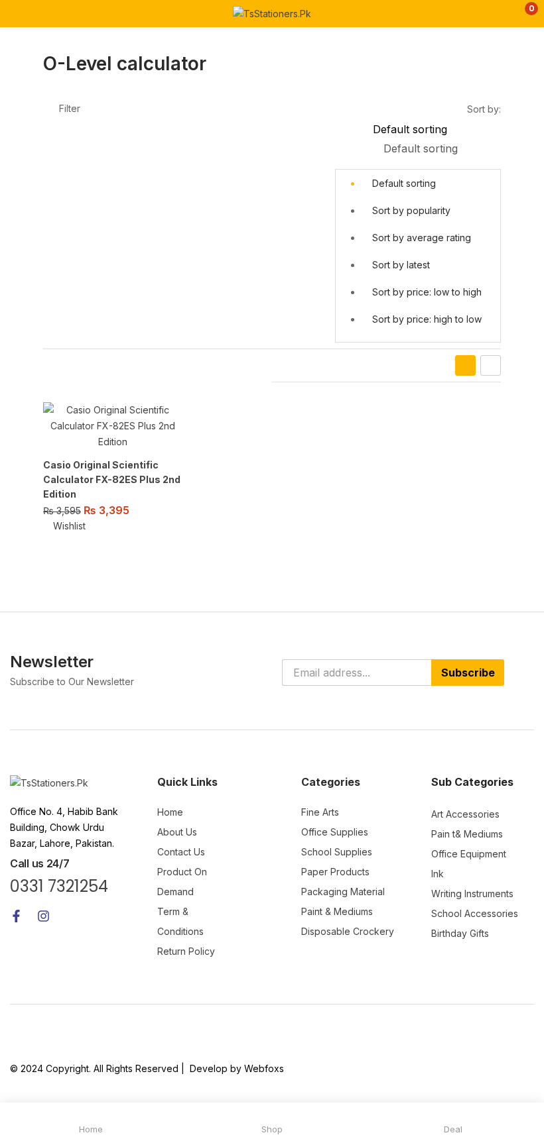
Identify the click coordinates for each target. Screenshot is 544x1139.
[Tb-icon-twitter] (70, 916)
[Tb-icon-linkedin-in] (98, 916)
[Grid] (465, 365)
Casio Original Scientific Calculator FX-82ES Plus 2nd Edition (111, 479)
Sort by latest (401, 264)
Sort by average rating (421, 237)
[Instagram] (43, 916)
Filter (69, 108)
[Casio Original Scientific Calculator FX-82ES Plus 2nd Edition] (112, 426)
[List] (490, 365)
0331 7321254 (59, 886)
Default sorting (404, 183)
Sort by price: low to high (427, 292)
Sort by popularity (411, 210)
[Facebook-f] (16, 916)
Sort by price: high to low (427, 319)
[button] (522, 13)
